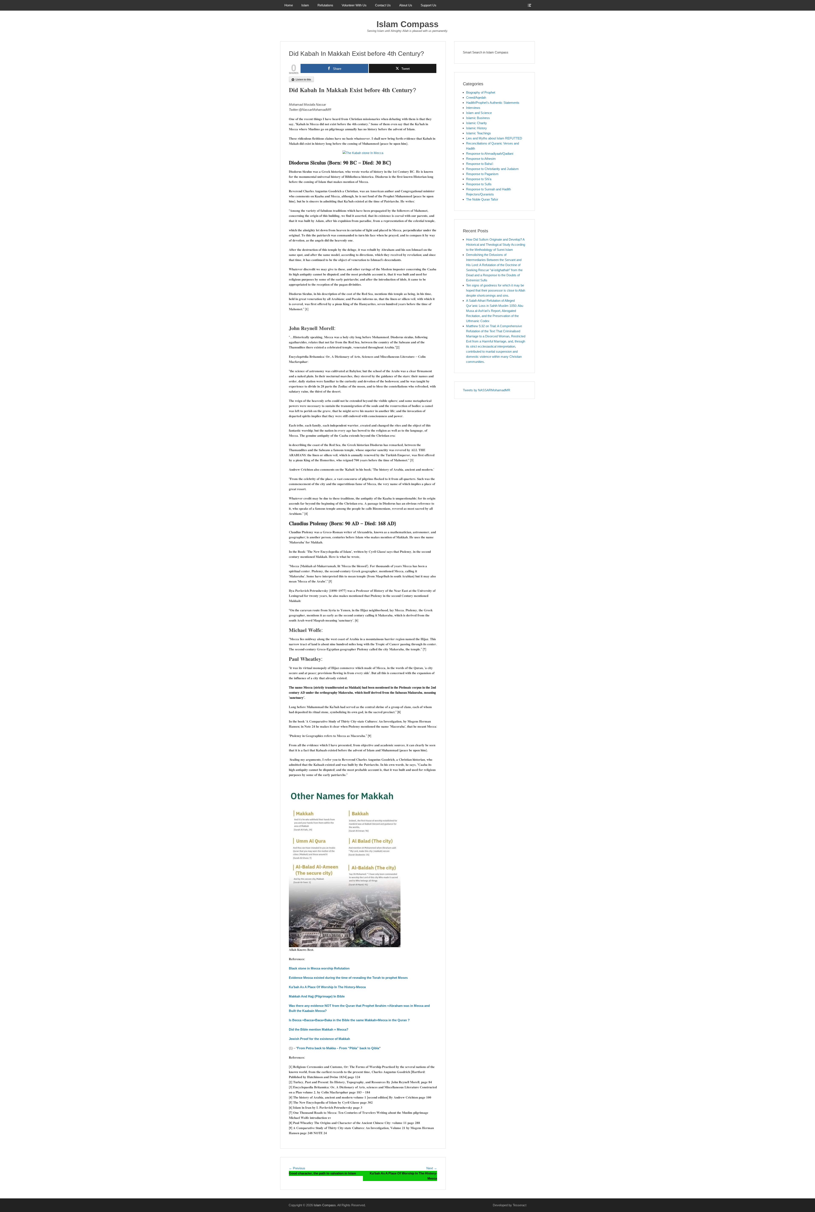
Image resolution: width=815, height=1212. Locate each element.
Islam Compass (407, 24)
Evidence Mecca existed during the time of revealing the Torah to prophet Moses (348, 977)
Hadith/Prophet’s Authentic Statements (492, 102)
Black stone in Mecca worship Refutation (319, 968)
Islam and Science (479, 113)
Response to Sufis (479, 184)
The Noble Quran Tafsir (482, 199)
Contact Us (383, 5)
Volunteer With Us (354, 5)
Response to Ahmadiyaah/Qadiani (489, 153)
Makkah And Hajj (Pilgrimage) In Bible (317, 996)
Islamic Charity (476, 123)
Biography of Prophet (480, 92)
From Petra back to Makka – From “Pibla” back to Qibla (338, 1048)
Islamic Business (478, 118)
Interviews (473, 107)
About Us (405, 5)
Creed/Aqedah (476, 97)
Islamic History (476, 128)
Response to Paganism (482, 174)
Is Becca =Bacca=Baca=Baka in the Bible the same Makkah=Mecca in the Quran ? (349, 1020)
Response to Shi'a (478, 179)
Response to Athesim (481, 158)
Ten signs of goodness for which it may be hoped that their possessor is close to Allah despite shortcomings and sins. (495, 290)
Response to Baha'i (479, 164)
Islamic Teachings (478, 133)
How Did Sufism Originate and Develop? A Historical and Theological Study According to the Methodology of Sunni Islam (495, 244)
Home (288, 5)
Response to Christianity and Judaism (492, 169)
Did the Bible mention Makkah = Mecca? (318, 1029)
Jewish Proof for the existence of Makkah (319, 1039)
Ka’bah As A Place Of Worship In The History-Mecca (327, 987)
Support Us (428, 5)
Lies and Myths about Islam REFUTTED (494, 138)
